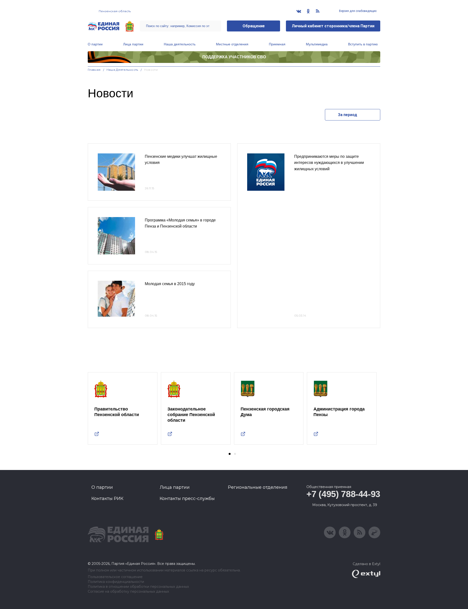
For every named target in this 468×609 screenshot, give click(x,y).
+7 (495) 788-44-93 (343, 494)
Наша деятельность (179, 44)
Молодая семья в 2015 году (170, 284)
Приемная (277, 44)
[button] (230, 454)
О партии (95, 44)
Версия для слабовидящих (357, 11)
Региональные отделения (257, 487)
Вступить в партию (363, 44)
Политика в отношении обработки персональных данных (138, 587)
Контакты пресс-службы (187, 498)
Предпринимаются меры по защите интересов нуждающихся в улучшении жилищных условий (329, 162)
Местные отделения (232, 44)
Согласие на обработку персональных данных (128, 591)
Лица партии (133, 44)
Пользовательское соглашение (115, 577)
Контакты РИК (107, 498)
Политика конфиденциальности (116, 582)
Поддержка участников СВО (234, 57)
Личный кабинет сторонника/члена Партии (333, 26)
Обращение (254, 26)
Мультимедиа (317, 44)
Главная (94, 69)
